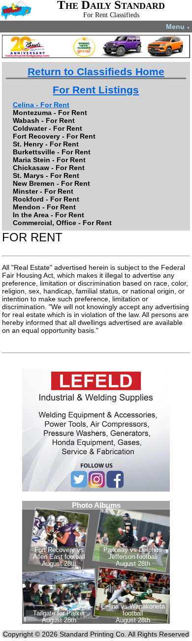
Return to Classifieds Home (96, 71)
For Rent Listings (96, 89)
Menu (178, 26)
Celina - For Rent (41, 105)
